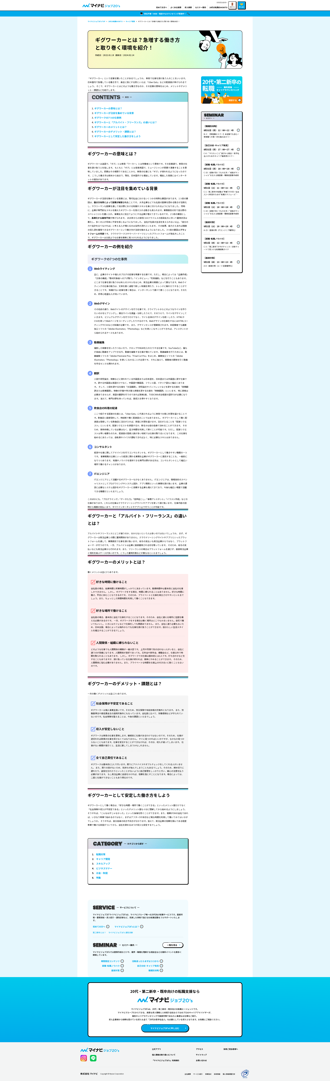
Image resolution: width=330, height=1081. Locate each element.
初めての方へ (99, 926)
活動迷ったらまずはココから (145, 961)
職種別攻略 (153, 970)
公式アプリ (156, 1049)
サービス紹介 (198, 1074)
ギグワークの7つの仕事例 (107, 117)
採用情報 (217, 1074)
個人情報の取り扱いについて (163, 1054)
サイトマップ (201, 1054)
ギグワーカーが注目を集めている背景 (114, 113)
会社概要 (188, 1074)
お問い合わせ (201, 1060)
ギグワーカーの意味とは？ (108, 108)
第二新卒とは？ (99, 932)
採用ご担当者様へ (231, 1049)
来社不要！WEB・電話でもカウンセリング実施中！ (165, 13)
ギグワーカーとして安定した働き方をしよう (117, 136)
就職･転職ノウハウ (111, 965)
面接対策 (115, 970)
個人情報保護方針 (229, 1074)
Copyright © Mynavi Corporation (112, 1074)
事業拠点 (208, 1074)
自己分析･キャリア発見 (148, 965)
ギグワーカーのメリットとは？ (110, 127)
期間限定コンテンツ (110, 961)
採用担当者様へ (222, 2)
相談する (233, 100)
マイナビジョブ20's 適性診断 (120, 932)
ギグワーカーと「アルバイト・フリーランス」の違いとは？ (125, 122)
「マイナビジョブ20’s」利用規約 (165, 1060)
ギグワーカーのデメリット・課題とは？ (115, 131)
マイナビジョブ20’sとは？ (126, 926)
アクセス (199, 1049)
